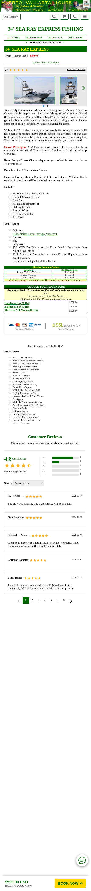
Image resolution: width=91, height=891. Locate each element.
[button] (85, 17)
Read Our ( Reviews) (76, 69)
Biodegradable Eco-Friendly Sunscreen (35, 233)
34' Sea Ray (55, 37)
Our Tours (10, 16)
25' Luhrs (13, 37)
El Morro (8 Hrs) (27, 310)
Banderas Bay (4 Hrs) (17, 303)
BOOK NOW (68, 883)
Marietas (9, 310)
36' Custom (76, 37)
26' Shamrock (33, 37)
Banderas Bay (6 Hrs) (17, 306)
